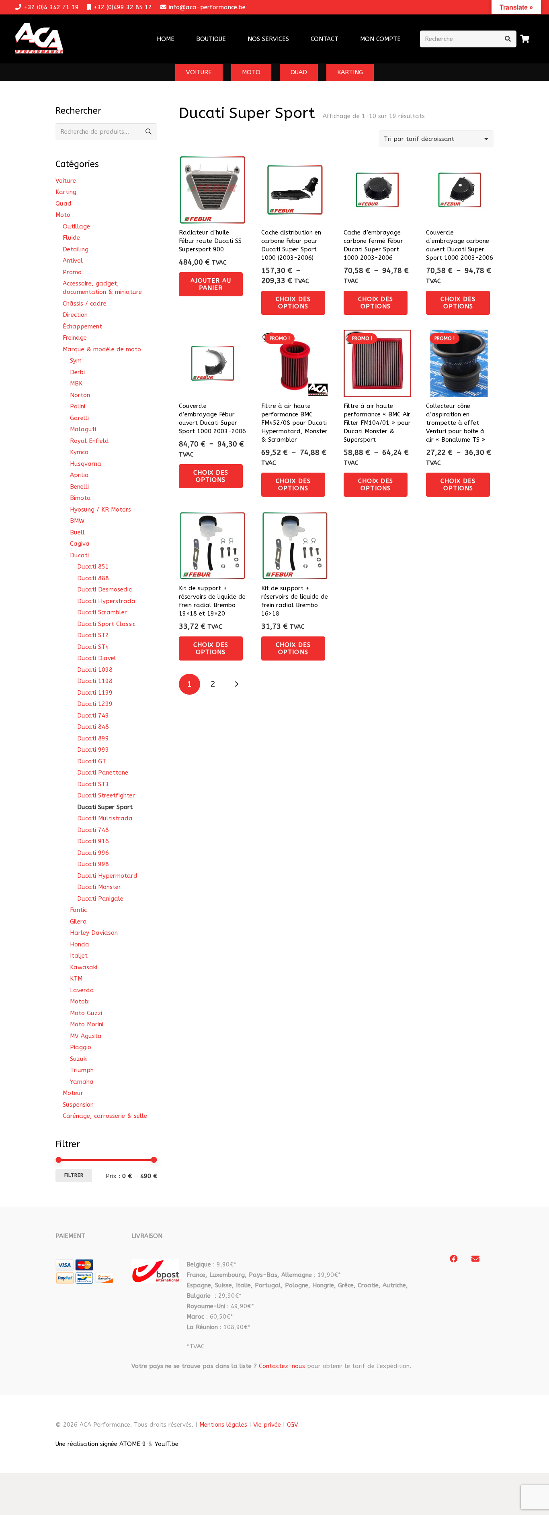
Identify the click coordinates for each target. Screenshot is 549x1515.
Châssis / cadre (85, 303)
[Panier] (525, 38)
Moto (62, 214)
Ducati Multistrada (105, 818)
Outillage (76, 226)
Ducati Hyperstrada (106, 601)
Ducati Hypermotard (107, 875)
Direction (75, 314)
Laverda (82, 990)
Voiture (65, 180)
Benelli (79, 486)
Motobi (80, 1001)
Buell (77, 532)
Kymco (79, 452)
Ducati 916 (93, 841)
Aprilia (79, 475)
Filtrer (74, 1175)
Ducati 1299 (95, 704)
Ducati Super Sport (105, 807)
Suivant (236, 684)
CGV (292, 1424)
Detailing (75, 249)
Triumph (82, 1070)
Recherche (148, 131)
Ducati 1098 (95, 669)
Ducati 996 (93, 852)
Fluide (71, 237)
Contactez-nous (282, 1366)
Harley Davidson (94, 932)
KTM (76, 978)
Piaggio (80, 1047)
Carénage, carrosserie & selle (105, 1115)
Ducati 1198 (95, 681)
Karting (65, 192)
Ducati (79, 555)
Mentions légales (223, 1424)
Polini (77, 406)
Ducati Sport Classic (106, 624)
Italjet (79, 955)
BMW (77, 520)
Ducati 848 (93, 726)
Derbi (77, 372)
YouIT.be (166, 1444)
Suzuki (79, 1058)
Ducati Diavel (96, 658)
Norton (80, 395)
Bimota (80, 498)
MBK (76, 383)
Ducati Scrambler (102, 612)
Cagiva (80, 543)
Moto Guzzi (86, 1013)
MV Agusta (86, 1036)
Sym (76, 360)
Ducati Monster (99, 887)
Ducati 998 (93, 864)
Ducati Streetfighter (106, 795)
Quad (63, 203)
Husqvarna (85, 463)
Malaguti (83, 429)
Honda (79, 944)
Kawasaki (83, 967)
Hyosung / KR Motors (100, 509)
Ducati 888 (93, 578)
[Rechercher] (508, 39)
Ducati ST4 (93, 646)
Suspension (78, 1104)
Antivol (73, 260)
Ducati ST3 (93, 784)
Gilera (78, 921)
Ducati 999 (93, 749)
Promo (72, 272)
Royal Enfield (89, 441)
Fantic (78, 909)
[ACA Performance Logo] (39, 39)
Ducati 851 (93, 566)
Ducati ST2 (93, 635)
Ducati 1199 (95, 692)
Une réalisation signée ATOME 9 (100, 1444)
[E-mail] (475, 1259)
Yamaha (82, 1081)
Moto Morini (86, 1024)
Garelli (79, 418)
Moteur (73, 1093)
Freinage (75, 337)
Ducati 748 (93, 830)
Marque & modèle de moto (102, 349)
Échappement (82, 326)
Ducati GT (91, 761)
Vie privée (267, 1424)
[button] (294, 39)
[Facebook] (454, 1259)
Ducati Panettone (102, 772)
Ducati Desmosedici (105, 589)
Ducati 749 (93, 715)
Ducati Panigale (100, 898)
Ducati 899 (93, 738)
